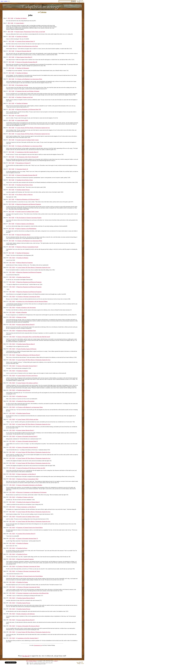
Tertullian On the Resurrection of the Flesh (27, 46)
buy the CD (25, 656)
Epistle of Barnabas (22, 312)
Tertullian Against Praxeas (23, 189)
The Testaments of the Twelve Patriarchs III (27, 157)
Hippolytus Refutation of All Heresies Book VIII (28, 109)
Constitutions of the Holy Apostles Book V (27, 638)
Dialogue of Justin (21, 317)
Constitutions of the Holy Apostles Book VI (27, 152)
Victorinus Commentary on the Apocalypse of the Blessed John (33, 593)
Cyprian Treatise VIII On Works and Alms (27, 419)
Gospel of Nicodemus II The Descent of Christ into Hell (31, 468)
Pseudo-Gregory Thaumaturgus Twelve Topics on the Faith (30, 31)
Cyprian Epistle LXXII (22, 120)
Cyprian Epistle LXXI (21, 115)
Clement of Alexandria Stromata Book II (27, 436)
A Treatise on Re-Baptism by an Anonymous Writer (29, 79)
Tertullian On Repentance (22, 253)
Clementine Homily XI (22, 169)
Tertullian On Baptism (22, 103)
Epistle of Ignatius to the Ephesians (25, 223)
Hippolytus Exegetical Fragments (25, 559)
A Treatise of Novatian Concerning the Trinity (28, 296)
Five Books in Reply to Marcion (24, 194)
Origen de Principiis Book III (23, 51)
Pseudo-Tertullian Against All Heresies (26, 349)
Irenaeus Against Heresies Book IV (26, 324)
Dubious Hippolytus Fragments (25, 262)
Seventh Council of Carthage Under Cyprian (27, 140)
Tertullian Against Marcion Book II (26, 344)
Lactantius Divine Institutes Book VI (25, 41)
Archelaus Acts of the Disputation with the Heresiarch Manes (32, 301)
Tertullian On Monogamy (22, 68)
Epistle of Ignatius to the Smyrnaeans (26, 307)
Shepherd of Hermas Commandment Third (27, 479)
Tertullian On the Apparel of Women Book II (28, 502)
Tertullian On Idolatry (22, 370)
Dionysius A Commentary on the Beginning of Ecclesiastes (31, 492)
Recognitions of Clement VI (23, 163)
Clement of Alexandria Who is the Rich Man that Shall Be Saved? (33, 336)
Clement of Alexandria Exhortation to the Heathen (29, 485)
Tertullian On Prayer (22, 548)
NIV (9, 18)
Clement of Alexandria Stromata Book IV (27, 441)
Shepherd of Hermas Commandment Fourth (27, 246)
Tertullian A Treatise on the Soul (24, 97)
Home (2, 1)
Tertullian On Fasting (22, 582)
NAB (12, 18)
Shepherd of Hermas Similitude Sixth (26, 330)
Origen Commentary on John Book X (26, 474)
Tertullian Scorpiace (22, 396)
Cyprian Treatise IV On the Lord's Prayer (27, 375)
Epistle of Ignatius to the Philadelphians (26, 228)
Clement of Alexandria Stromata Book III (26, 62)
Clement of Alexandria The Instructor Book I (28, 626)
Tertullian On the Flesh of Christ (24, 180)
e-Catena (5, 1)
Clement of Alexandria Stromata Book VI (27, 538)
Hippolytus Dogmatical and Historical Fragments (28, 204)
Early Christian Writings (31, 660)
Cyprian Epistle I (20, 23)
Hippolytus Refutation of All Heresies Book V (28, 199)
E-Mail (55, 660)
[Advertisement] (69, 23)
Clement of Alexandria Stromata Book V (27, 366)
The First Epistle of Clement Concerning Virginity (28, 217)
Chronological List (38, 645)
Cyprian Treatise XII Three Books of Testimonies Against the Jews (33, 127)
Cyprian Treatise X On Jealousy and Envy (27, 383)
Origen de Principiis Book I (23, 234)
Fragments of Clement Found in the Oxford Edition (30, 527)
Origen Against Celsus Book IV (24, 57)
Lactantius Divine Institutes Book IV (26, 533)
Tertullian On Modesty (21, 18)
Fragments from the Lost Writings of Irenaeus (27, 91)
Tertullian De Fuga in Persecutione (25, 401)
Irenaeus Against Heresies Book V (25, 430)
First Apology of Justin (22, 85)
